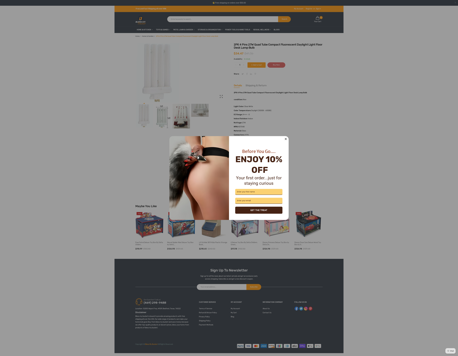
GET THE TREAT (258, 210)
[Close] (286, 139)
